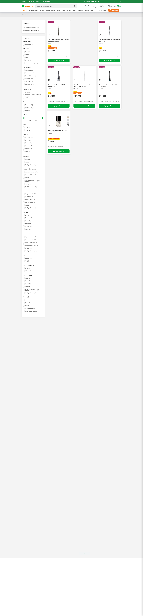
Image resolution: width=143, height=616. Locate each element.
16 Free (28, 184)
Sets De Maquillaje (31, 63)
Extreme (29, 105)
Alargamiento (30, 202)
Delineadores (30, 73)
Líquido (28, 226)
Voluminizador (30, 199)
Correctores (29, 84)
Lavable (28, 248)
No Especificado (30, 165)
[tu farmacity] (102, 10)
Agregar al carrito (58, 60)
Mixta (27, 305)
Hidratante (29, 196)
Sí (28, 127)
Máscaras (29, 70)
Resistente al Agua (31, 245)
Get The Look (31, 1)
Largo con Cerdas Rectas (32, 289)
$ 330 (29, 120)
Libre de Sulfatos (30, 175)
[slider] (71, 1)
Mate (27, 151)
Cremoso (29, 137)
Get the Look (29, 107)
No (28, 130)
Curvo (27, 281)
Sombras (29, 81)
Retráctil (28, 218)
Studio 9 (28, 110)
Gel (27, 261)
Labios (28, 60)
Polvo (28, 229)
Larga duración (30, 194)
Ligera (27, 159)
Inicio (23, 14)
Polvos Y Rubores (31, 75)
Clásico (28, 258)
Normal (28, 300)
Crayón (28, 220)
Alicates (28, 271)
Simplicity (38, 1)
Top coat (28, 143)
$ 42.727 (35, 120)
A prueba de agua (30, 237)
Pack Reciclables (31, 187)
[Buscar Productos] (74, 6)
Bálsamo (28, 223)
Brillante (28, 140)
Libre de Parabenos (31, 172)
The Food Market (46, 1)
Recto (27, 278)
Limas (27, 268)
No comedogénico (31, 242)
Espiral (28, 283)
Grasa (27, 303)
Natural (28, 148)
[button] (115, 2)
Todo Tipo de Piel (31, 311)
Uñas (27, 57)
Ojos (27, 51)
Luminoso (28, 145)
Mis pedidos (115, 10)
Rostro (28, 54)
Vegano (28, 177)
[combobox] (56, 6)
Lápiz (28, 215)
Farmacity (24, 1)
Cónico (28, 286)
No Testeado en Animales (32, 181)
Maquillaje (29, 44)
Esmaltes (29, 78)
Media (27, 162)
